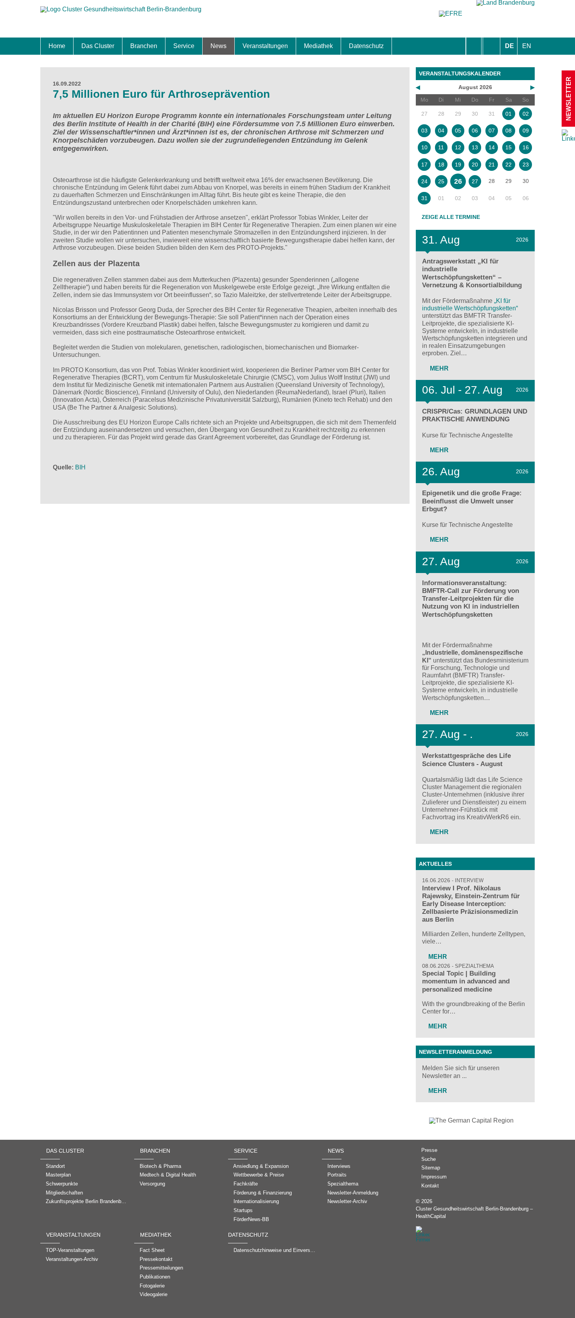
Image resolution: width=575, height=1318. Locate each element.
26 (458, 181)
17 (424, 164)
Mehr (438, 368)
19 (458, 164)
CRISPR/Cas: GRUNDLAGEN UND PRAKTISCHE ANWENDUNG (474, 415)
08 (508, 130)
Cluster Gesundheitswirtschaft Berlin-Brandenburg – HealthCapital (474, 1212)
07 (492, 130)
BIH (80, 467)
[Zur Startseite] (120, 13)
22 (508, 164)
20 (475, 164)
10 (424, 147)
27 (475, 181)
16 (526, 147)
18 (441, 164)
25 (441, 181)
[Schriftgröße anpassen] (491, 46)
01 (508, 114)
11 (441, 147)
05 (458, 130)
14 (492, 147)
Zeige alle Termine (451, 217)
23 (526, 164)
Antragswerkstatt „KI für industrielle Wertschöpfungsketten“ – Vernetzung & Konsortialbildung (472, 273)
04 (441, 130)
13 (475, 147)
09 (526, 130)
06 (475, 130)
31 (424, 198)
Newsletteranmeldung (455, 1052)
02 (526, 114)
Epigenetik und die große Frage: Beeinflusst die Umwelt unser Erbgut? (472, 500)
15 (508, 147)
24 (424, 181)
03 (424, 130)
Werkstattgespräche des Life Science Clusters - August (466, 759)
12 (458, 147)
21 (492, 164)
